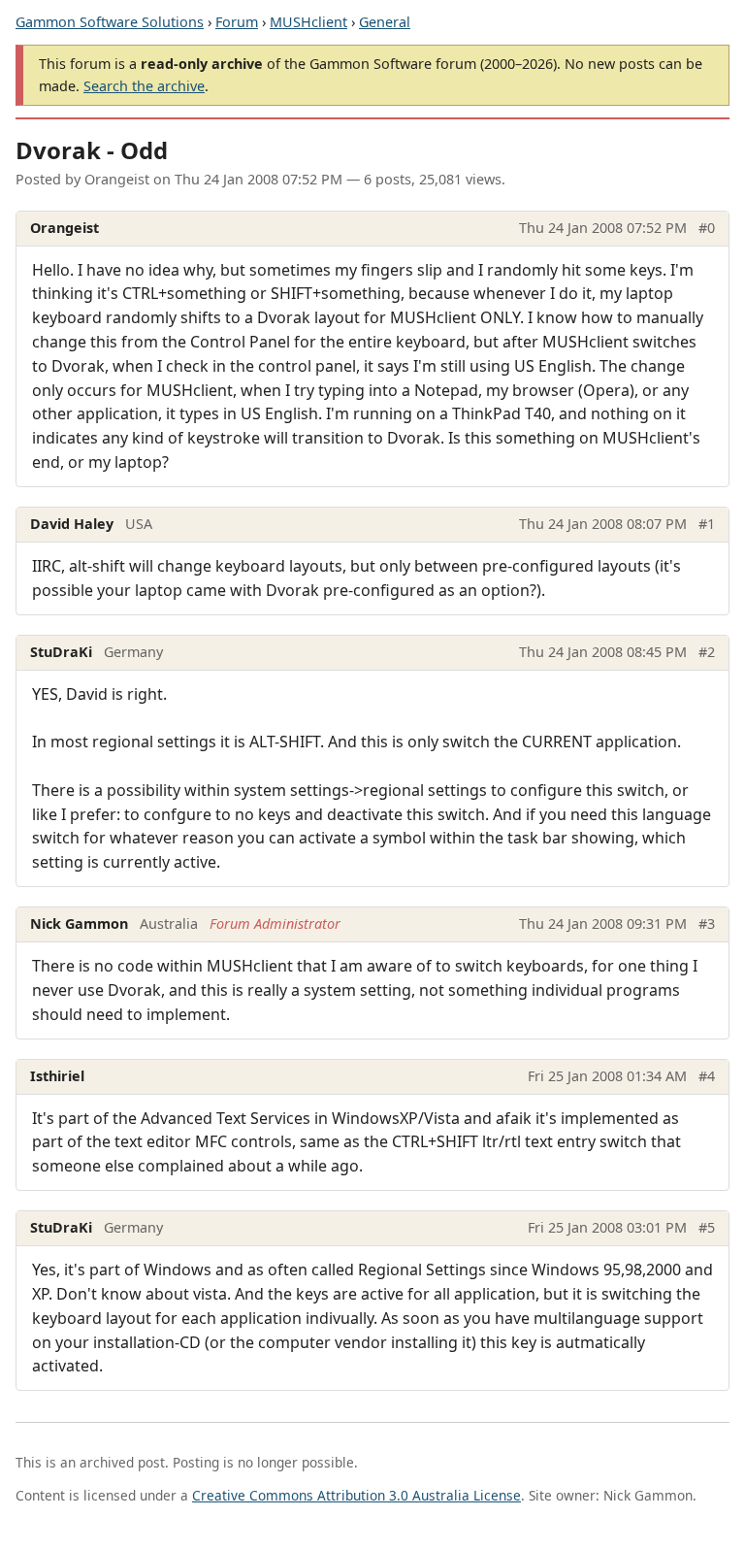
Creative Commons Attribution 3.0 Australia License (356, 1495)
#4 (706, 1076)
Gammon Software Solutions (110, 22)
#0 (706, 227)
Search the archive (144, 86)
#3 (706, 923)
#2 (706, 652)
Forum (236, 22)
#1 (706, 523)
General (384, 22)
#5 (706, 1227)
